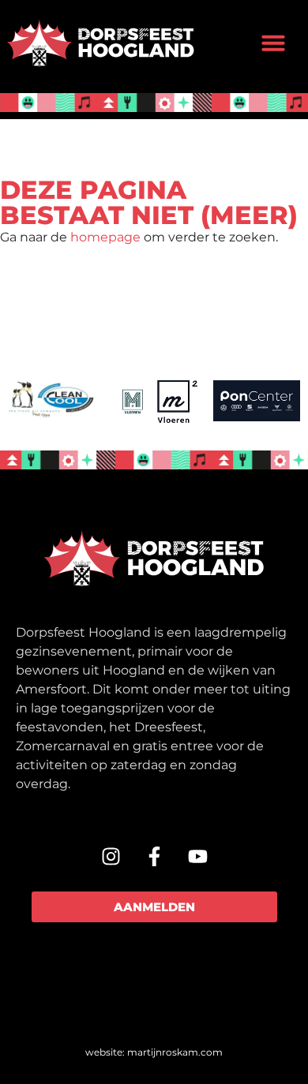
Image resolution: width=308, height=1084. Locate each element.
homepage (105, 237)
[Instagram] (110, 856)
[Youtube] (197, 856)
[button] (273, 43)
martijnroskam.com (175, 1052)
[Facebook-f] (154, 856)
